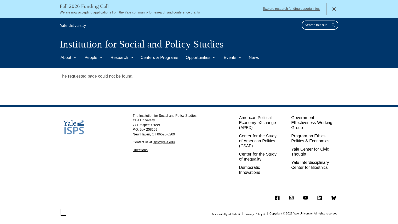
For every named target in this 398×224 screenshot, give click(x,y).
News (254, 57)
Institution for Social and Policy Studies (142, 44)
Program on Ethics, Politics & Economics (310, 138)
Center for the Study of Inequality (258, 156)
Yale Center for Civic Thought (310, 151)
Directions (140, 150)
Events (230, 57)
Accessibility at (226, 214)
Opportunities (198, 57)
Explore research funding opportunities (291, 8)
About (66, 57)
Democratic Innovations (249, 170)
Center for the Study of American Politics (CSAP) (258, 141)
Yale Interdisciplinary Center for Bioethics (310, 165)
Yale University (73, 25)
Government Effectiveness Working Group (311, 122)
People (91, 57)
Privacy (254, 214)
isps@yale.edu (164, 142)
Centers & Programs (159, 57)
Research (119, 57)
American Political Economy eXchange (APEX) (257, 122)
